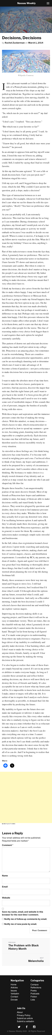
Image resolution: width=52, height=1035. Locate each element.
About (20, 1012)
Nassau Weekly (26, 3)
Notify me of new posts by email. (20, 924)
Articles (14, 987)
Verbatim (15, 993)
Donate (14, 999)
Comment (7, 845)
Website (6, 897)
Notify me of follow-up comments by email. (25, 919)
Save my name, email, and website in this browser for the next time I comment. (22, 913)
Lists (33, 999)
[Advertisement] (26, 797)
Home (13, 984)
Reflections (9, 823)
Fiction (34, 996)
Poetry (34, 990)
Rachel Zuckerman (15, 43)
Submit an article (25, 1018)
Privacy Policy (23, 1015)
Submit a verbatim (25, 1021)
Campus (35, 984)
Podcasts (35, 993)
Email (5, 886)
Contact (14, 996)
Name (5, 875)
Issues (14, 990)
